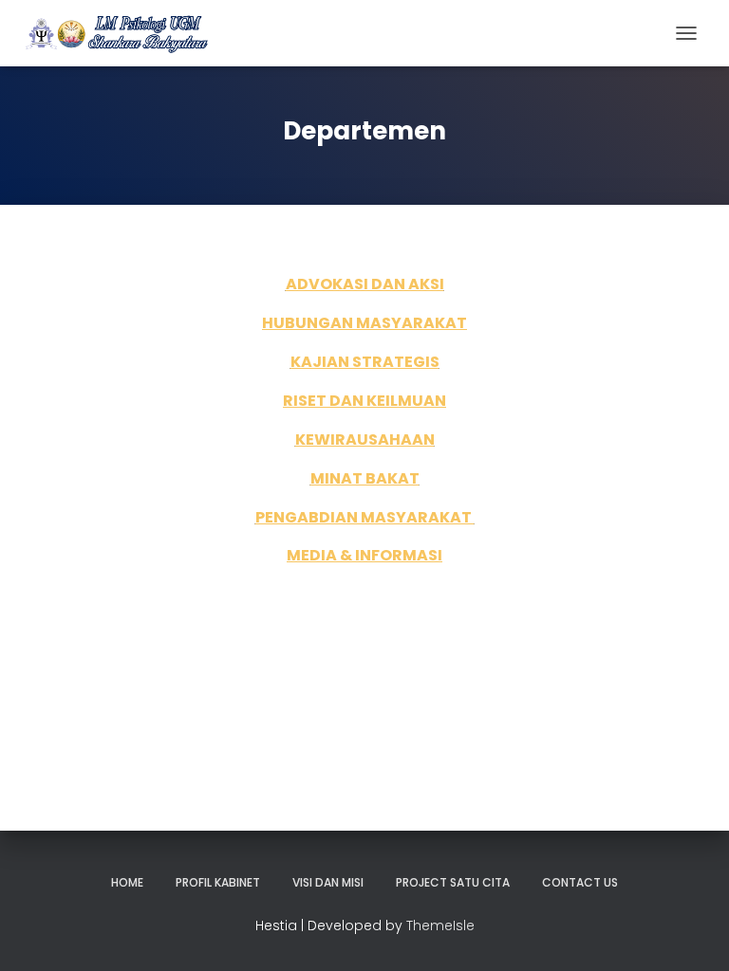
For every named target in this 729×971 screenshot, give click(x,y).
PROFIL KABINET (218, 882)
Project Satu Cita (453, 882)
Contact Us (580, 882)
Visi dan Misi (328, 882)
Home (127, 882)
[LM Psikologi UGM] (124, 33)
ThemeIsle (440, 925)
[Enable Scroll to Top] (691, 933)
